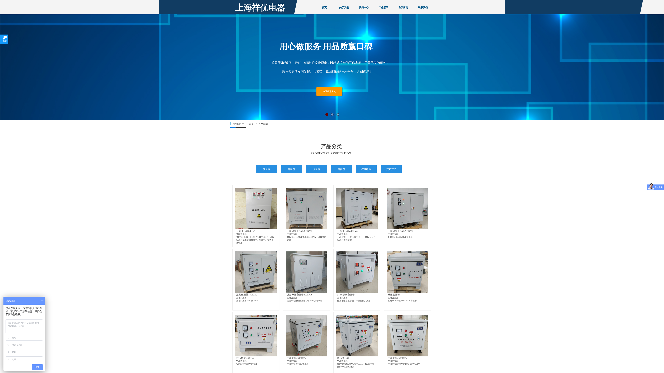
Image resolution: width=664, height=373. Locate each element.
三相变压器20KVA (397, 358)
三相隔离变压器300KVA (299, 231)
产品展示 (263, 124)
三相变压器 (292, 234)
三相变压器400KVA (347, 231)
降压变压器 (343, 358)
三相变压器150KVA (246, 294)
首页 (251, 124)
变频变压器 (241, 234)
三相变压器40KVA (296, 358)
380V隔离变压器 (346, 294)
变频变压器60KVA (246, 231)
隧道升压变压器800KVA (299, 294)
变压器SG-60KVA (245, 358)
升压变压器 (394, 294)
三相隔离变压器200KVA (400, 231)
